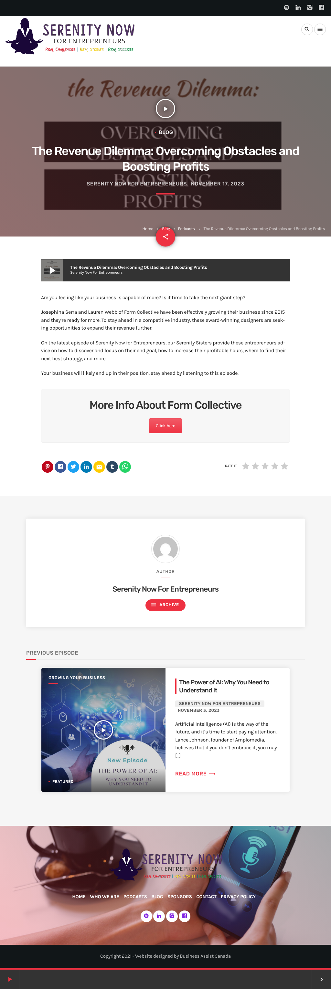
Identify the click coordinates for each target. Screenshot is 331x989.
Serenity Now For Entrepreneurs (137, 184)
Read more (195, 774)
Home (148, 228)
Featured (63, 781)
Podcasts (186, 228)
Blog (166, 228)
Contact (206, 897)
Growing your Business (76, 678)
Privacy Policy (238, 897)
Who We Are (104, 897)
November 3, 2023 (199, 710)
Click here (165, 425)
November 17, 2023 (217, 184)
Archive (164, 605)
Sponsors (179, 897)
